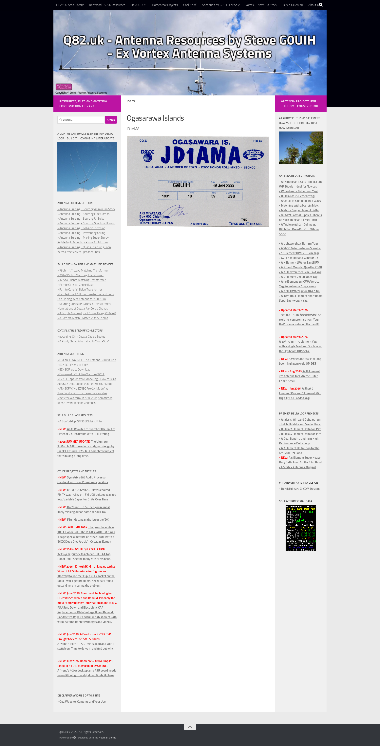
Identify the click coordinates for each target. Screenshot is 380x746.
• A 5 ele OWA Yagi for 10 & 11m (299, 291)
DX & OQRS (138, 5)
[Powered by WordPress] (74, 737)
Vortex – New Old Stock (261, 5)
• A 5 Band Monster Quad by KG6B (300, 267)
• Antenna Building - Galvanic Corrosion (81, 228)
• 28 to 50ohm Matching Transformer (80, 275)
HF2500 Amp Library (70, 5)
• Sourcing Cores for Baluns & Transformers (84, 304)
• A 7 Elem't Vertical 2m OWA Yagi (300, 272)
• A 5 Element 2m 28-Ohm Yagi (298, 277)
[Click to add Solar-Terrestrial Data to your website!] (301, 550)
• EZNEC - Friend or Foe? (72, 365)
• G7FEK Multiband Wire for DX (298, 258)
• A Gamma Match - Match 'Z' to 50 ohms (82, 318)
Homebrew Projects (165, 5)
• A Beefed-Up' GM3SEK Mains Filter (80, 421)
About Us (314, 5)
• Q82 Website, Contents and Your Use (81, 701)
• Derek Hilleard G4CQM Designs (299, 489)
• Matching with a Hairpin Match (299, 205)
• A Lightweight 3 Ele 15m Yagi (298, 243)
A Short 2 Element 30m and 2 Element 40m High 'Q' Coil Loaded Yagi (300, 393)
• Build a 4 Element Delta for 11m (300, 434)
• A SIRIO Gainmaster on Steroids (300, 248)
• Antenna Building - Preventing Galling (81, 233)
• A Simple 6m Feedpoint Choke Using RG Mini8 (86, 313)
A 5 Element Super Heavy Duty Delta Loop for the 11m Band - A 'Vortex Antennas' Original (300, 462)
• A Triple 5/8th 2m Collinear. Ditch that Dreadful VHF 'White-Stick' (299, 229)
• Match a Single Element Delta (299, 210)
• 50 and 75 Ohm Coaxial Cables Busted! (81, 336)
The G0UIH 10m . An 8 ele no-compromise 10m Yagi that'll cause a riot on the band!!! (300, 319)
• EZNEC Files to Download (73, 369)
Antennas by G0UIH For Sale (221, 5)
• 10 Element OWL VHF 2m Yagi (299, 253)
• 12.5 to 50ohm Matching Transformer (81, 280)
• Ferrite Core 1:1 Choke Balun (75, 285)
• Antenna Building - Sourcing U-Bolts (80, 218)
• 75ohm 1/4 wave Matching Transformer (83, 270)
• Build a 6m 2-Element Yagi (297, 196)
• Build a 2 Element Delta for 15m (300, 429)
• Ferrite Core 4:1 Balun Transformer (79, 289)
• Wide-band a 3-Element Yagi (298, 191)
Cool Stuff (189, 5)
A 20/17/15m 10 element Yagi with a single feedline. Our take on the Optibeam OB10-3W (300, 346)
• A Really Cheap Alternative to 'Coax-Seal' (83, 341)
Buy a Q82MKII (293, 5)
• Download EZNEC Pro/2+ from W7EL (80, 374)
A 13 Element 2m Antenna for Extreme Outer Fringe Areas (299, 376)
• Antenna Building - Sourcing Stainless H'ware (86, 223)
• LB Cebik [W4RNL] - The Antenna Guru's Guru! (86, 360)
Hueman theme (107, 737)
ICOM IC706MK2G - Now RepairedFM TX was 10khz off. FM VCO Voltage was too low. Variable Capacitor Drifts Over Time (86, 494)
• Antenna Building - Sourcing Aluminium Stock (86, 209)
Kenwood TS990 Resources (107, 5)
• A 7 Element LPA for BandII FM (299, 262)
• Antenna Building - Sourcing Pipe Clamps (83, 214)
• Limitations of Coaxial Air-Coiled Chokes (82, 308)
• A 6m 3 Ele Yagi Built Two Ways (300, 201)
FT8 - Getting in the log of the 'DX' (87, 519)
